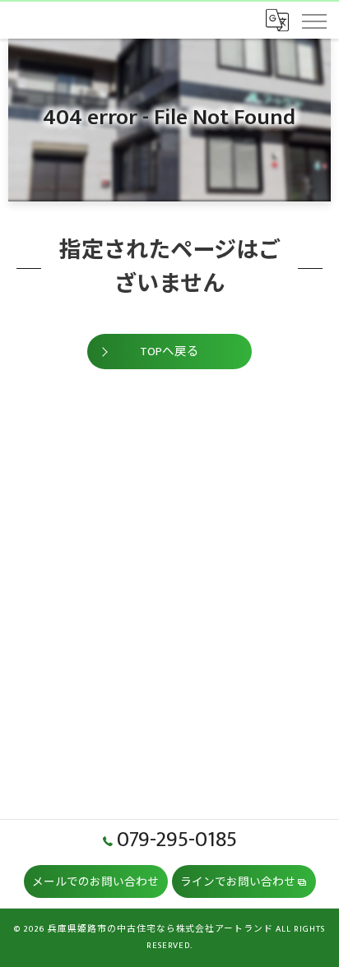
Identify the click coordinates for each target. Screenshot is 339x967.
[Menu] (313, 20)
